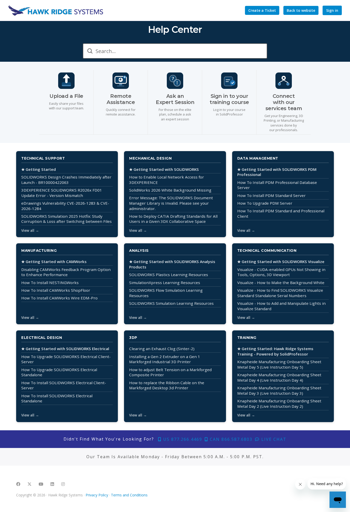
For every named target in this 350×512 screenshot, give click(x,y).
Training (246, 338)
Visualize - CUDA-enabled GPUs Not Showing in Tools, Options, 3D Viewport (281, 272)
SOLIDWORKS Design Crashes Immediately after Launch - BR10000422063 (66, 179)
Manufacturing (39, 250)
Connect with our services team (283, 102)
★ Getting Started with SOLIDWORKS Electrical (65, 348)
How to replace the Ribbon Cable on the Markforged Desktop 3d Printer (166, 385)
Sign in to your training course (229, 99)
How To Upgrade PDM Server (264, 203)
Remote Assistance (121, 99)
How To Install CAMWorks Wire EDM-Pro (59, 297)
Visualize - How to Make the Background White (280, 282)
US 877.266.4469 (182, 439)
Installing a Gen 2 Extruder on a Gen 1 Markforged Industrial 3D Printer (164, 359)
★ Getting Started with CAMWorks (54, 261)
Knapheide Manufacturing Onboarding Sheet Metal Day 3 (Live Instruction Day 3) (279, 390)
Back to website (301, 10)
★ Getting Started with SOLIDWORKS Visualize (280, 261)
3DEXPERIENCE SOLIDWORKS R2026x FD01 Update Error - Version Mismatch (61, 192)
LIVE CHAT (273, 439)
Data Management (257, 158)
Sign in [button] (332, 10)
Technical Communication (267, 250)
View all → (30, 230)
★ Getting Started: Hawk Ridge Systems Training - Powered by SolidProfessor (275, 351)
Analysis (139, 250)
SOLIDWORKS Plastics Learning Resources (168, 274)
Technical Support (43, 158)
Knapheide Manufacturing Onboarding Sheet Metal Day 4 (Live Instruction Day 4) (279, 377)
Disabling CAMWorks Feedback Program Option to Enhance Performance (66, 272)
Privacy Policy (97, 495)
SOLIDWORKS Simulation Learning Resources (171, 303)
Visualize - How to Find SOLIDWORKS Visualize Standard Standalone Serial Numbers (280, 293)
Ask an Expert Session (175, 99)
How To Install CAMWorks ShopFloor (55, 290)
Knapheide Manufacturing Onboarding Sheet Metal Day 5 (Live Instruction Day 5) (279, 364)
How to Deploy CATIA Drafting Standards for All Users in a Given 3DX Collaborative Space (173, 219)
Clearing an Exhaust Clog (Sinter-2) (161, 348)
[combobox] (175, 51)
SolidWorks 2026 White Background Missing (170, 190)
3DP (133, 338)
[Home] (55, 10)
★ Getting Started (38, 169)
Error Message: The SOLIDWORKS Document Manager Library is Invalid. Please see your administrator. (171, 203)
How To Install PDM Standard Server (271, 195)
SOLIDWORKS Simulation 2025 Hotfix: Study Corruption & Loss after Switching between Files (66, 219)
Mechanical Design (150, 158)
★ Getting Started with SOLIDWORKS (164, 169)
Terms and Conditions (129, 495)
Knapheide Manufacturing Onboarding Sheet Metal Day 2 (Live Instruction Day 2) (279, 403)
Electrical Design (41, 338)
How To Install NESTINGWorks (50, 282)
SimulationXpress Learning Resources (164, 282)
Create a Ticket (262, 10)
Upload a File (66, 96)
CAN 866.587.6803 (230, 439)
